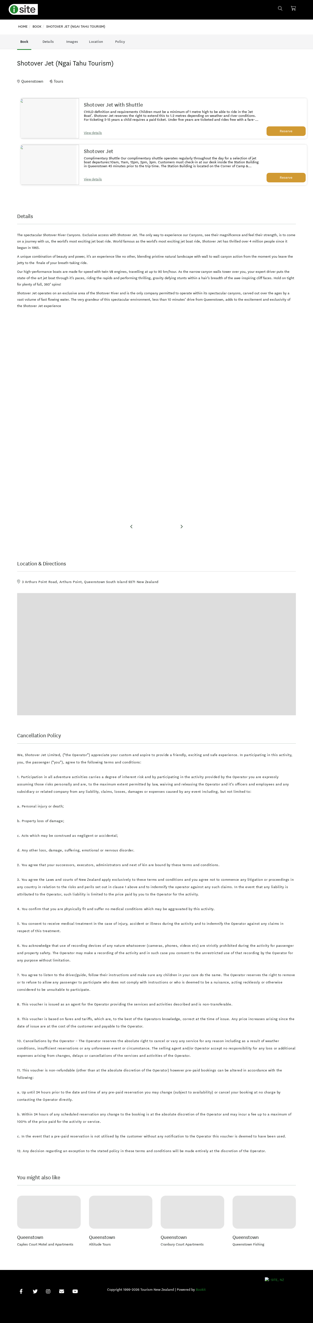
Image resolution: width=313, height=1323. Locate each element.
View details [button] (93, 133)
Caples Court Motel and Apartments (45, 1244)
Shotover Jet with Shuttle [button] (113, 105)
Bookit (201, 1289)
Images (72, 41)
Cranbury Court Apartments (182, 1244)
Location (96, 41)
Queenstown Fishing (248, 1244)
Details (48, 41)
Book (24, 41)
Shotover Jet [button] (98, 151)
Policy (120, 41)
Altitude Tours (100, 1244)
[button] (49, 118)
